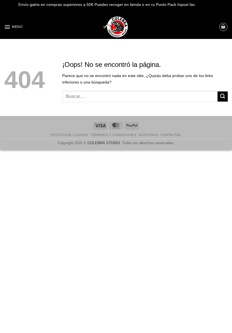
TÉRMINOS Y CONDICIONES (113, 135)
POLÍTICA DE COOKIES (69, 135)
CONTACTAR (170, 135)
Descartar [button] (205, 4)
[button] (13, 26)
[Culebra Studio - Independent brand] (116, 27)
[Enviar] (223, 96)
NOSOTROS (148, 135)
